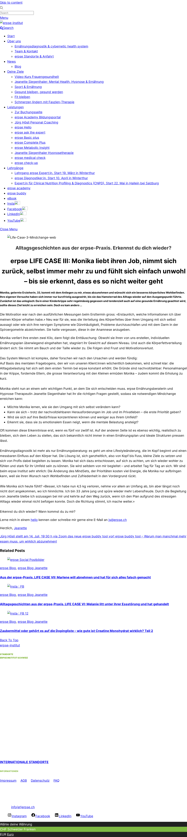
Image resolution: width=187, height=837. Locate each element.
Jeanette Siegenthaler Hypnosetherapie (44, 153)
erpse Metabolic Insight (32, 148)
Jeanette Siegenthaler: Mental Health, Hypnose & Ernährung (59, 82)
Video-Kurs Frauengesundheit (37, 77)
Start (11, 36)
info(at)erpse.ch (23, 807)
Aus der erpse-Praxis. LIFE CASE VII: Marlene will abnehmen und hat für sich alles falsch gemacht (75, 577)
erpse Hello (23, 127)
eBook (11, 198)
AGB (23, 780)
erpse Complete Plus (30, 142)
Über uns (14, 41)
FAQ (56, 780)
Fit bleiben (22, 97)
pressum (10, 780)
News (11, 61)
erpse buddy (16, 193)
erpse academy (18, 188)
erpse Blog (8, 568)
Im (2, 780)
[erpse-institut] (11, 23)
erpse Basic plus (27, 137)
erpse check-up (26, 163)
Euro (10, 834)
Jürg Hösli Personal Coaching (36, 122)
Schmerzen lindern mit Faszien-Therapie (44, 102)
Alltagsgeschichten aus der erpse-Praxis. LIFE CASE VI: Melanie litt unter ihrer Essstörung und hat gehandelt (84, 604)
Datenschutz (40, 780)
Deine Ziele (15, 71)
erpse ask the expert (30, 132)
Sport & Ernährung (28, 87)
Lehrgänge (15, 168)
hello (34, 520)
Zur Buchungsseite (28, 112)
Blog (18, 66)
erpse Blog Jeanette (32, 568)
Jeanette (20, 528)
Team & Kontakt (26, 51)
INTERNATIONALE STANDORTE (24, 762)
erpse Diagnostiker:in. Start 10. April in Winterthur (51, 178)
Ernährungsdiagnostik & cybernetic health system (51, 46)
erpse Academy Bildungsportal (38, 117)
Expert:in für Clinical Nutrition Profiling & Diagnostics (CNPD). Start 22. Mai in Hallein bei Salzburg (87, 183)
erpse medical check (30, 158)
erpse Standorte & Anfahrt (34, 56)
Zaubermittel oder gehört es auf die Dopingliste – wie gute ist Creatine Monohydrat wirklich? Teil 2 (76, 631)
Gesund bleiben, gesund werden (39, 92)
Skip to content (11, 2)
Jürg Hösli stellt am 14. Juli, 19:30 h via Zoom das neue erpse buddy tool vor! (57, 536)
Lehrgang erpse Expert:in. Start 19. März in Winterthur (55, 173)
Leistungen (15, 107)
